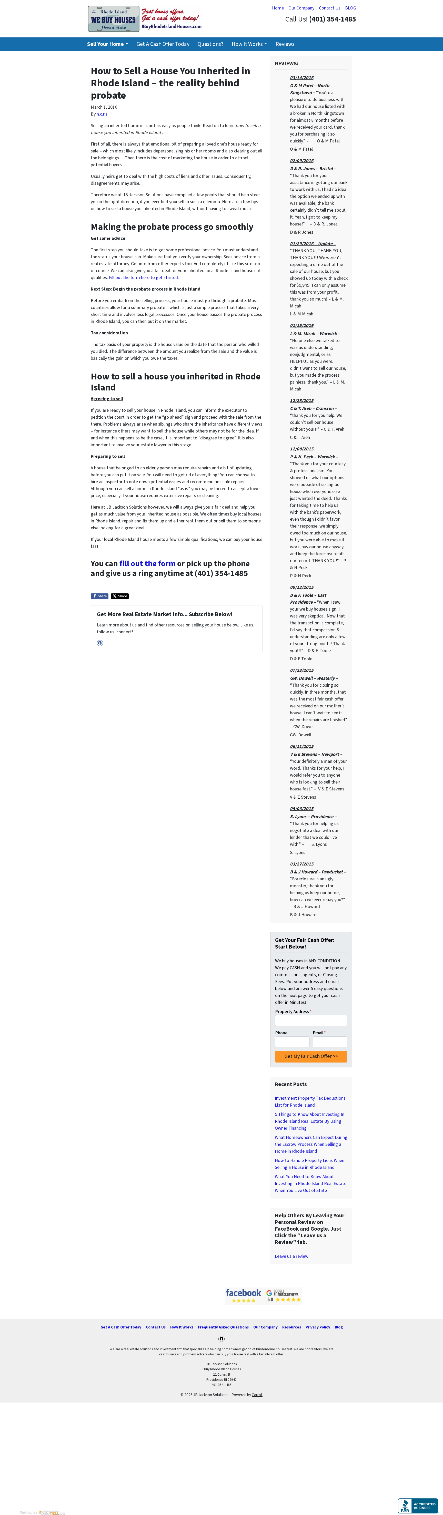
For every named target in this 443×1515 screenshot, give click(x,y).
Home (278, 8)
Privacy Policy (318, 1327)
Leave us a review (291, 1256)
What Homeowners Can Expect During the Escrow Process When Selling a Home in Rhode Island (311, 1144)
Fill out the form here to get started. (144, 277)
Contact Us (329, 8)
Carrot (257, 1395)
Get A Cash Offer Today (163, 44)
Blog (339, 1327)
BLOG (350, 8)
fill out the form (147, 564)
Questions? (210, 44)
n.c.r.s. (102, 114)
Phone (281, 1033)
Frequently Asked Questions (223, 1327)
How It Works (247, 44)
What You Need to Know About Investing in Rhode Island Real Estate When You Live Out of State (310, 1183)
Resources (291, 1327)
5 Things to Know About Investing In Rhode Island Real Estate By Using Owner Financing (309, 1121)
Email (319, 1033)
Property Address (293, 1011)
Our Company (301, 8)
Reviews (285, 44)
